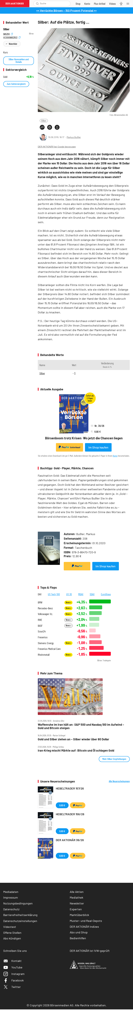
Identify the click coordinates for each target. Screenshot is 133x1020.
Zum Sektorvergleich (16, 83)
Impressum (10, 897)
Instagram (17, 974)
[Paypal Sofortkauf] (77, 566)
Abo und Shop (79, 932)
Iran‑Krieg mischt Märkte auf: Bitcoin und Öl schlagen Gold (76, 750)
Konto (115, 455)
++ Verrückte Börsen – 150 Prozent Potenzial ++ (66, 10)
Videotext (9, 927)
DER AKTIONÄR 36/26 (70, 840)
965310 (6, 33)
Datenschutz (11, 909)
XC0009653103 (10, 37)
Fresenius (43, 637)
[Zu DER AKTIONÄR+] (99, 3)
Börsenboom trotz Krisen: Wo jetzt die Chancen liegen (84, 438)
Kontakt (16, 961)
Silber (43, 120)
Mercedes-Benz (45, 608)
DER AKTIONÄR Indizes (84, 926)
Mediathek (76, 897)
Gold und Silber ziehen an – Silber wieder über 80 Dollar (73, 739)
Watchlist (13, 43)
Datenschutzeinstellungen (20, 921)
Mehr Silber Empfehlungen (114, 758)
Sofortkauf (75, 447)
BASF (40, 625)
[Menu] (129, 3)
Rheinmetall (43, 654)
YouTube (16, 967)
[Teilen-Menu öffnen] (42, 127)
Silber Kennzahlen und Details (19, 60)
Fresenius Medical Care (49, 648)
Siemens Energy (46, 643)
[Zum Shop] (78, 3)
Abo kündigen (12, 938)
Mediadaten (10, 892)
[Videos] (112, 3)
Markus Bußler (74, 137)
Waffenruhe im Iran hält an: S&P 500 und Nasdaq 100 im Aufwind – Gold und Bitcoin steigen (81, 726)
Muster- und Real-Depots (86, 920)
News (68, 602)
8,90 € (62, 855)
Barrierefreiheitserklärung (20, 915)
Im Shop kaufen (98, 447)
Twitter (16, 987)
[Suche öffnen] (37, 3)
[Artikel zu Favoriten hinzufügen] (57, 127)
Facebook (17, 980)
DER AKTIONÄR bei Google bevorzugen (57, 147)
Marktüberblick (79, 915)
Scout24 (42, 631)
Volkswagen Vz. (45, 614)
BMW (40, 602)
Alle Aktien (77, 892)
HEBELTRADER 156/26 (70, 814)
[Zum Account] (87, 3)
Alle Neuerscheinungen (119, 781)
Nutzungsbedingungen (18, 903)
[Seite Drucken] (49, 127)
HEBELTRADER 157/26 (70, 788)
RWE (40, 620)
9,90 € (62, 805)
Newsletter (77, 903)
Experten (76, 909)
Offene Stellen (12, 932)
